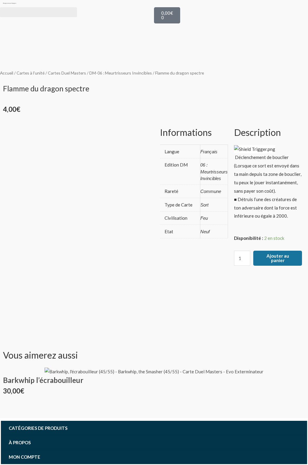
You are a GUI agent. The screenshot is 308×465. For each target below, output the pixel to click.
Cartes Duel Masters (67, 72)
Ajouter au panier (277, 258)
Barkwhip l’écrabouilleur (43, 380)
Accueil (6, 72)
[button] (38, 12)
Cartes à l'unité (31, 72)
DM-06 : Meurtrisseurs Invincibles (120, 72)
